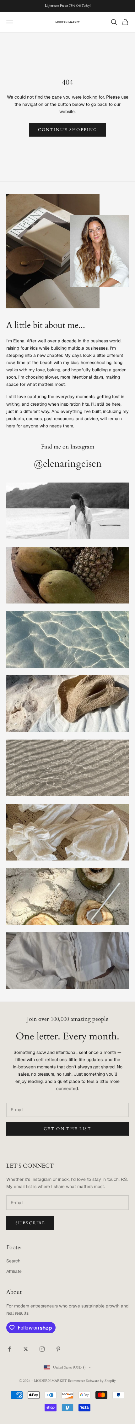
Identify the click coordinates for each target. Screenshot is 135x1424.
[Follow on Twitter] (26, 1349)
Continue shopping (67, 130)
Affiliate (14, 1271)
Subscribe (30, 1223)
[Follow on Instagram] (42, 1349)
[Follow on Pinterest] (58, 1349)
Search (13, 1261)
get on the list (67, 1129)
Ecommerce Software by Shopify (92, 1380)
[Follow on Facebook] (9, 1349)
